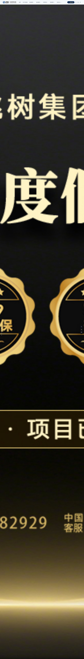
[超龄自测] (81, 332)
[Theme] (78, 2)
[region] (42, 332)
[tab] (1, 328)
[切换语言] (80, 2)
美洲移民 (31, 2)
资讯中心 (59, 2)
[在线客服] (81, 326)
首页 (20, 2)
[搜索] (76, 2)
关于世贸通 (25, 2)
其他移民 (52, 2)
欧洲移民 (38, 2)
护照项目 (45, 2)
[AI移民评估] (81, 329)
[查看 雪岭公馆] (42, 332)
